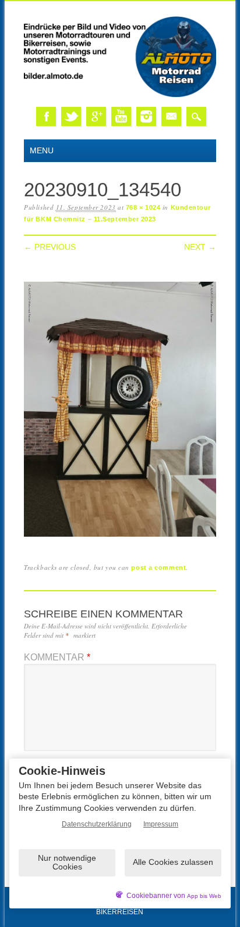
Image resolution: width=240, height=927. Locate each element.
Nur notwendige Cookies (67, 862)
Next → (200, 246)
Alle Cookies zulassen (173, 862)
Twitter (71, 116)
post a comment (158, 567)
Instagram (146, 116)
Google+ (96, 116)
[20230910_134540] (120, 537)
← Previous (50, 246)
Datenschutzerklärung (97, 824)
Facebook (46, 116)
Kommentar (57, 657)
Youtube (121, 116)
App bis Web (204, 896)
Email (171, 116)
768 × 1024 (143, 207)
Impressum (160, 824)
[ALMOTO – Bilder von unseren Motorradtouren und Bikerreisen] (120, 95)
